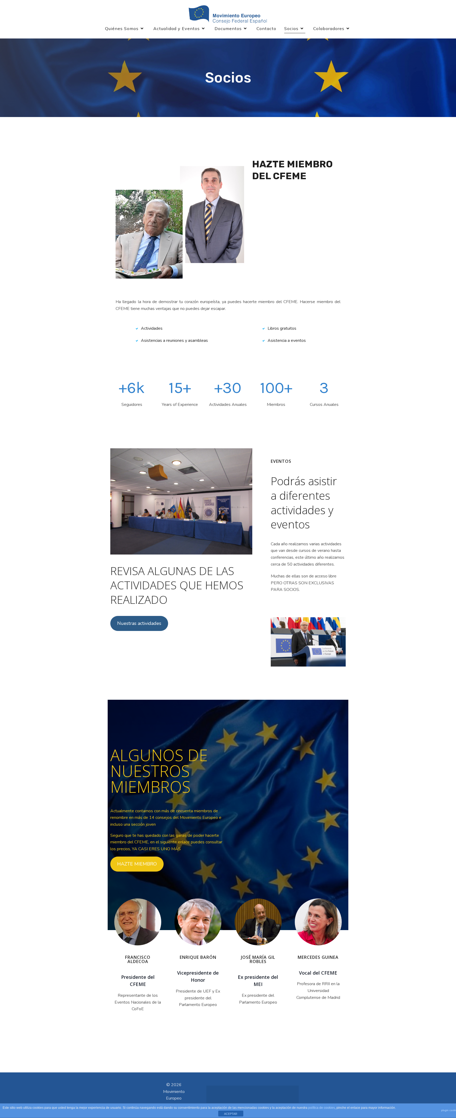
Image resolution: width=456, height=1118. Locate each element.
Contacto (266, 28)
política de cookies (321, 1108)
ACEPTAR (230, 1113)
